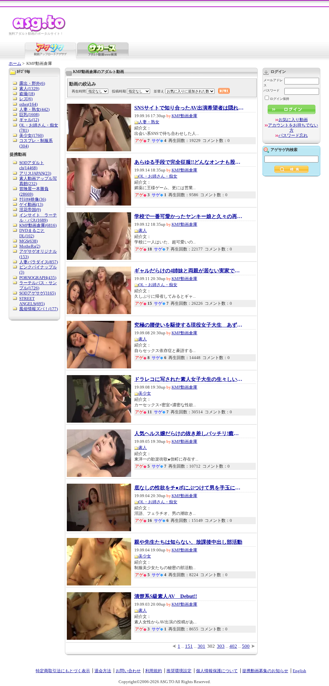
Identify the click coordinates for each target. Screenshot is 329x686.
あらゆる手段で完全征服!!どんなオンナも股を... (189, 162)
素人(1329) (29, 88)
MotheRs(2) (29, 246)
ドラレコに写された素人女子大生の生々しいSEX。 (189, 379)
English (299, 670)
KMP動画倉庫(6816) (38, 225)
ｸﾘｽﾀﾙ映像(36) (32, 199)
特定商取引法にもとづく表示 (63, 670)
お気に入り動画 (293, 119)
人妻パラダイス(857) (38, 261)
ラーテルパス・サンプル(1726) (38, 285)
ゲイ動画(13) (31, 204)
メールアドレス (273, 82)
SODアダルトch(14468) (31, 165)
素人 (142, 230)
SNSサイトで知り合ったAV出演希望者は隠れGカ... (189, 107)
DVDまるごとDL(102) (32, 233)
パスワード (271, 90)
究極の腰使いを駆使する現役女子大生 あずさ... (189, 325)
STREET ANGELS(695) (32, 301)
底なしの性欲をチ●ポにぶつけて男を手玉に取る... (189, 487)
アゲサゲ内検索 (284, 149)
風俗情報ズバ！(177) (38, 308)
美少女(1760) (31, 135)
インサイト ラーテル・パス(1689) (38, 218)
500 (246, 646)
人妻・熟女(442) (34, 109)
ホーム (15, 63)
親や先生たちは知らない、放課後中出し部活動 (188, 542)
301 (201, 646)
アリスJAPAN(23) (35, 173)
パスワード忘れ (293, 135)
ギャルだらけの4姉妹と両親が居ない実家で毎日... (189, 270)
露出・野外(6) (32, 83)
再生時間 (79, 91)
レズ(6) (25, 98)
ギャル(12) (29, 119)
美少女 (144, 393)
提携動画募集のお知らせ (265, 670)
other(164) (28, 104)
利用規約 (153, 670)
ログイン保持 (279, 99)
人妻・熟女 (148, 121)
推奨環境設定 (178, 670)
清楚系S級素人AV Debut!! (165, 596)
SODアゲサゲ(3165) (37, 293)
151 (189, 646)
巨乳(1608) (29, 114)
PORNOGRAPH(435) (37, 277)
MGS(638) (28, 241)
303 (221, 646)
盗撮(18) (27, 93)
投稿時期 (119, 91)
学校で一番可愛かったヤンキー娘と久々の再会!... (189, 216)
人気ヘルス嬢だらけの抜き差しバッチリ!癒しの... (189, 433)
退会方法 (102, 670)
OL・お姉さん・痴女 (157, 176)
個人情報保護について (217, 670)
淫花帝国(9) (30, 209)
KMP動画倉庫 (184, 115)
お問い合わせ (128, 670)
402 (233, 646)
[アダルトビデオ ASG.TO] (39, 30)
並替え (159, 91)
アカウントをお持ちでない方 (293, 128)
